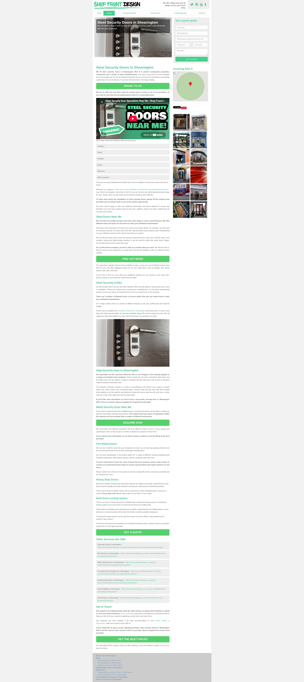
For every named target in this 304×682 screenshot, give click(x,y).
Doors (109, 13)
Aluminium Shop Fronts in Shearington (112, 675)
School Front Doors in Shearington (109, 679)
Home (99, 13)
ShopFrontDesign (127, 613)
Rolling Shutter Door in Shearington (109, 667)
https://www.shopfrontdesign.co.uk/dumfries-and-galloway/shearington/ (141, 189)
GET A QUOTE (133, 532)
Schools (202, 13)
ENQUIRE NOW (132, 422)
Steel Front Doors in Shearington (110, 665)
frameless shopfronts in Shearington (131, 311)
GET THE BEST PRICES (133, 639)
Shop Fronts (155, 13)
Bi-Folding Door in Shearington (109, 663)
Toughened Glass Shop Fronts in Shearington (115, 672)
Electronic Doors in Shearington (109, 660)
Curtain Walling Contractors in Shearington (112, 677)
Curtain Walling (180, 13)
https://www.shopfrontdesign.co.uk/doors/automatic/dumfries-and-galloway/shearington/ (131, 547)
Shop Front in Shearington (106, 656)
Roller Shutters (129, 13)
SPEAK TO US (133, 85)
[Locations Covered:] (95, 2)
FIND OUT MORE (132, 258)
